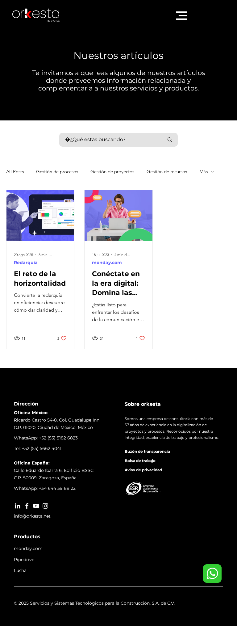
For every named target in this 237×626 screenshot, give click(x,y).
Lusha (20, 570)
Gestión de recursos (167, 171)
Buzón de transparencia (147, 451)
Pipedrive (24, 559)
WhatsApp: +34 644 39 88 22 (45, 488)
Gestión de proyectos (112, 171)
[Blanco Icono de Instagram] (45, 506)
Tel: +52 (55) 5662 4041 (37, 448)
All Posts (15, 171)
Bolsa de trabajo (140, 460)
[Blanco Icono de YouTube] (36, 506)
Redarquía (26, 262)
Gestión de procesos (57, 171)
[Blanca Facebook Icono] (27, 506)
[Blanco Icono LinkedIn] (17, 506)
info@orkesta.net (32, 516)
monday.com (107, 262)
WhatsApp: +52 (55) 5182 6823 (46, 438)
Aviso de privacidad (143, 470)
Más (203, 171)
